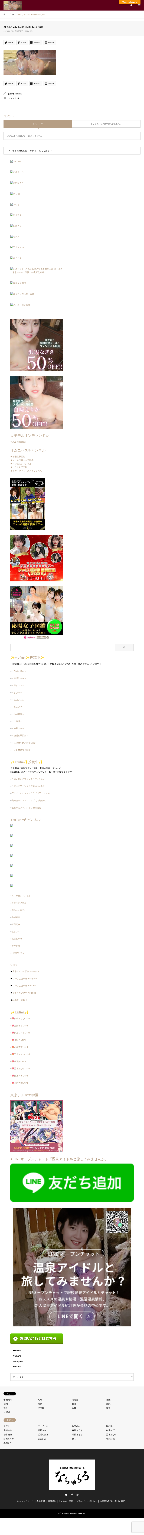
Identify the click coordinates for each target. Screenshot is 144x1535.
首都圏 (7, 1412)
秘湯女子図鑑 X (19, 1000)
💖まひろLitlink (19, 1040)
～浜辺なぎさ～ (19, 678)
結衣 (74, 1439)
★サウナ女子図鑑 (18, 467)
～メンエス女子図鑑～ (22, 750)
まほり (7, 1426)
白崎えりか (9, 1439)
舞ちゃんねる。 (19, 910)
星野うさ (42, 1430)
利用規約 (52, 1501)
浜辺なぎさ (43, 1434)
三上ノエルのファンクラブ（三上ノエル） (32, 793)
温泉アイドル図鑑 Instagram (25, 971)
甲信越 (41, 1408)
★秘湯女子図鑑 (17, 456)
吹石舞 (109, 1426)
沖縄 (108, 1404)
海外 (6, 1408)
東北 (40, 1404)
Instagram (78, 1495)
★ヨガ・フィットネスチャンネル (26, 471)
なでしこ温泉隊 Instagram (24, 978)
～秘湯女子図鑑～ (20, 735)
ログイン (34, 150)
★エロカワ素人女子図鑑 (22, 460)
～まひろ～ (17, 692)
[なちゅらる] (13, 5)
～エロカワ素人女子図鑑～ (24, 743)
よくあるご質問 (66, 1501)
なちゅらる (64, 1513)
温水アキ (16, 931)
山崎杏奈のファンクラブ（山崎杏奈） (29, 800)
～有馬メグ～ (18, 707)
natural (18, 94)
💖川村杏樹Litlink (20, 1083)
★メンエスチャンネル (20, 464)
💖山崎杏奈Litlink (20, 1047)
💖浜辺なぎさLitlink (21, 1033)
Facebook (72, 1495)
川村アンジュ (18, 953)
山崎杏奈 (16, 917)
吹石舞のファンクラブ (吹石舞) (26, 807)
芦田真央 (16, 924)
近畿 (74, 1408)
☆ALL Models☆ (18, 442)
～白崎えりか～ (19, 671)
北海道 (75, 1399)
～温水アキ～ (18, 685)
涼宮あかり (17, 939)
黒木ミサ (8, 1443)
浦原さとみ (77, 1434)
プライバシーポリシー (86, 1501)
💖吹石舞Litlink (19, 1061)
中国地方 (8, 1399)
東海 (74, 1404)
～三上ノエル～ (19, 700)
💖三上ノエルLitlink (21, 1054)
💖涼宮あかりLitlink (21, 1068)
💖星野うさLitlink (20, 1026)
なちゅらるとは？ (25, 1501)
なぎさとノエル (19, 903)
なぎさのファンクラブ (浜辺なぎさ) (28, 786)
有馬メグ (110, 1430)
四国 (6, 1404)
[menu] (138, 5)
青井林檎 (16, 946)
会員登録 (41, 1501)
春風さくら (77, 1430)
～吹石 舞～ (17, 721)
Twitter (66, 1495)
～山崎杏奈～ (18, 714)
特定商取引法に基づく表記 (112, 1501)
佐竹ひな (76, 1426)
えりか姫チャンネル (21, 896)
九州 (40, 1399)
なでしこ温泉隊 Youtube (24, 985)
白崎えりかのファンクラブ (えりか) (28, 779)
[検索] (131, 5)
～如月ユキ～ (18, 728)
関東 (108, 1408)
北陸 (108, 1399)
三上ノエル (43, 1426)
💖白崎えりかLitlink (21, 1018)
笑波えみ (42, 1439)
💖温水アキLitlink (20, 1076)
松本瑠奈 (8, 1434)
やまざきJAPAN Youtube (24, 993)
